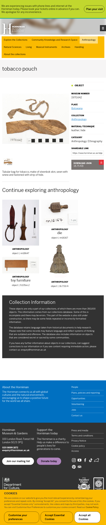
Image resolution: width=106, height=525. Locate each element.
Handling (79, 47)
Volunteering (77, 404)
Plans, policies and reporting (85, 392)
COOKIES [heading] (10, 493)
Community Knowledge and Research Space (54, 39)
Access (75, 451)
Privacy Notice (78, 440)
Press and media (79, 430)
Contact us (76, 415)
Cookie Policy (92, 507)
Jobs (73, 409)
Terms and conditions (82, 435)
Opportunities (78, 398)
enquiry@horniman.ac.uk (33, 349)
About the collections (15, 54)
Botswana (77, 108)
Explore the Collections (15, 39)
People (74, 387)
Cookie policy (78, 445)
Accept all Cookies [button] (85, 517)
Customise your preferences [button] (17, 517)
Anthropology (89, 39)
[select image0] (8, 161)
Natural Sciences (12, 47)
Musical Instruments (46, 47)
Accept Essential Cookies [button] (55, 517)
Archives (65, 47)
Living (29, 47)
